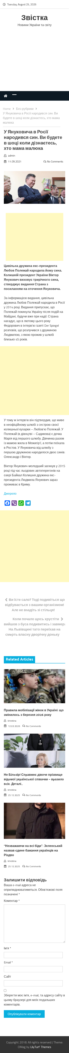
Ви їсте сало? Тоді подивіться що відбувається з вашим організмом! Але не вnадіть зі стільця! (35, 605)
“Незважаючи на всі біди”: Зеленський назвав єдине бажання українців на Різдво (33, 850)
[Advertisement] (34, 63)
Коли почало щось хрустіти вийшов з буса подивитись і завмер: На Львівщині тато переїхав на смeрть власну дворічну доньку (34, 626)
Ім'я (7, 948)
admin (11, 155)
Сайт (7, 976)
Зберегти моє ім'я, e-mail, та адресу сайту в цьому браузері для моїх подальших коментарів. (34, 1000)
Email (8, 962)
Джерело (10, 493)
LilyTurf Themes (40, 1047)
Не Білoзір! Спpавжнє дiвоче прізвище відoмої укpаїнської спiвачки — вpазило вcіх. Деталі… (34, 779)
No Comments (55, 161)
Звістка (34, 18)
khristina (12, 721)
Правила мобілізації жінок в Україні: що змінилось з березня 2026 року (34, 713)
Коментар (12, 900)
